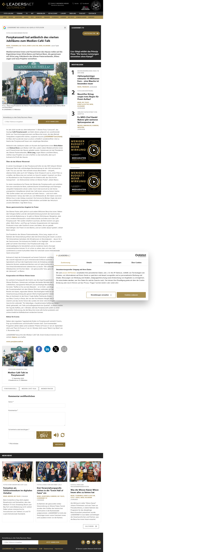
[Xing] (94, 542)
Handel (26, 17)
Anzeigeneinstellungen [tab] (112, 262)
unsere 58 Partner (69, 273)
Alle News (89, 526)
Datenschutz (48, 549)
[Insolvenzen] (85, 8)
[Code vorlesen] (55, 435)
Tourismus (55, 17)
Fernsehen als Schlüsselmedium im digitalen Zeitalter (17, 490)
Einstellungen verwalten (100, 295)
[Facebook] (83, 542)
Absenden (59, 444)
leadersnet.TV (78, 28)
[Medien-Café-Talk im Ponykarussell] (18, 356)
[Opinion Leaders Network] (96, 6)
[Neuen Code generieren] (62, 435)
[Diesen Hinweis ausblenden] (65, 27)
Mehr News (7, 455)
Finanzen (47, 17)
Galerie (14, 337)
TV (27, 13)
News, (8, 46)
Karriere (63, 17)
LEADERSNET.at (7, 549)
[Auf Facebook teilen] (39, 349)
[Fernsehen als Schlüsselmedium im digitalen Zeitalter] (18, 471)
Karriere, (95, 125)
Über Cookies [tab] (136, 262)
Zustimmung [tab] (65, 262)
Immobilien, (87, 125)
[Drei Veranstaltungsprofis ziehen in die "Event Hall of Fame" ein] (51, 471)
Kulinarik (46, 46)
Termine (20, 13)
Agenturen (18, 17)
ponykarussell (10, 388)
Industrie (80, 127)
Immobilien (41, 13)
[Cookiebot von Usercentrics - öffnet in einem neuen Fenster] (137, 255)
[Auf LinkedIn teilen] (47, 349)
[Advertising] (85, 151)
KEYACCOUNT (52, 13)
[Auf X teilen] (56, 349)
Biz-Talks (71, 17)
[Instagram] (88, 542)
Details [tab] (89, 262)
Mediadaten (32, 549)
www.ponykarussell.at (14, 341)
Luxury (63, 13)
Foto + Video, (75, 497)
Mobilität (39, 17)
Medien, (80, 125)
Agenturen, (46, 496)
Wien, (41, 46)
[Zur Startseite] (18, 5)
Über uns (72, 13)
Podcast (82, 13)
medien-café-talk (29, 388)
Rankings (91, 17)
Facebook (85, 3)
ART (32, 13)
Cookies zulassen (131, 295)
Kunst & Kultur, (33, 46)
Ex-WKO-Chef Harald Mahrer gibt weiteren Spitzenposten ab (87, 119)
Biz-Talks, (23, 46)
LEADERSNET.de (21, 549)
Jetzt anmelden (52, 121)
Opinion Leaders (81, 17)
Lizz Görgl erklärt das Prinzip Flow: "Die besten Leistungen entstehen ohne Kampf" (84, 54)
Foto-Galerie (8, 13)
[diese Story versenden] (64, 349)
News (4, 17)
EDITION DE (92, 13)
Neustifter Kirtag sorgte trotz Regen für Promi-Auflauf (88, 96)
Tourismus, (15, 46)
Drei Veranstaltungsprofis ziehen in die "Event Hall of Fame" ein (50, 490)
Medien (11, 17)
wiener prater (47, 388)
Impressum (59, 549)
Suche (76, 3)
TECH (32, 17)
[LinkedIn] (99, 542)
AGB (40, 549)
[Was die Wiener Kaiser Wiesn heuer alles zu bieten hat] (85, 471)
